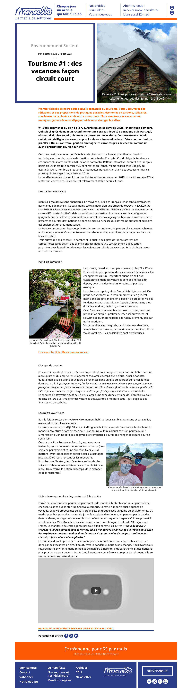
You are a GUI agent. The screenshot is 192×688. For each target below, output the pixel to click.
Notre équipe (28, 681)
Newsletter (83, 677)
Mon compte (28, 668)
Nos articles (97, 6)
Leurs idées (97, 10)
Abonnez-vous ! (134, 6)
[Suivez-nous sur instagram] (165, 681)
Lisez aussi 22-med (136, 14)
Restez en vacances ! (75, 352)
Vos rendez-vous (100, 14)
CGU (79, 672)
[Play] (96, 590)
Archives (82, 668)
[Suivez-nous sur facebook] (149, 681)
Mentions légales (59, 680)
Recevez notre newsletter (141, 10)
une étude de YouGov (120, 205)
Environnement (47, 45)
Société (70, 45)
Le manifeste (56, 668)
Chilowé (82, 506)
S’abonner (26, 677)
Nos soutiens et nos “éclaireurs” (58, 673)
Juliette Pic (48, 53)
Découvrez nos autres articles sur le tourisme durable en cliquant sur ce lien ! (75, 628)
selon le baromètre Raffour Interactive (102, 162)
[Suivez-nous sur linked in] (160, 681)
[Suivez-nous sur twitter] (154, 681)
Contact (24, 672)
